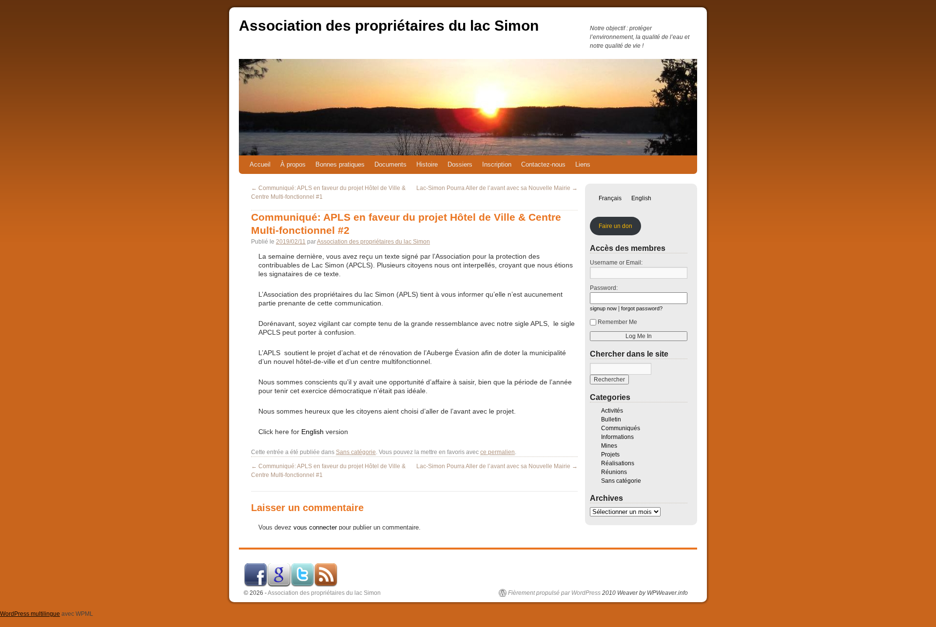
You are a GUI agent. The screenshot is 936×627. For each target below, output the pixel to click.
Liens (582, 164)
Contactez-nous (543, 164)
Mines (609, 445)
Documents (390, 164)
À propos (293, 164)
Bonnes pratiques (340, 164)
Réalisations (617, 463)
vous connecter (315, 527)
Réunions (614, 472)
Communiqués (620, 428)
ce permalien (497, 452)
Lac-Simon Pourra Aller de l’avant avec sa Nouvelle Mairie (497, 188)
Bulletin (611, 419)
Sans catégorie (356, 452)
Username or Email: (616, 262)
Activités (612, 410)
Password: (604, 288)
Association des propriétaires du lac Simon (389, 26)
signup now (603, 308)
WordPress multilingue (30, 613)
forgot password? (642, 308)
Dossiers (460, 164)
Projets (610, 454)
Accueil (260, 164)
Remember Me (617, 322)
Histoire (427, 164)
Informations (617, 437)
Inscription (496, 164)
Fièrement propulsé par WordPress (554, 592)
